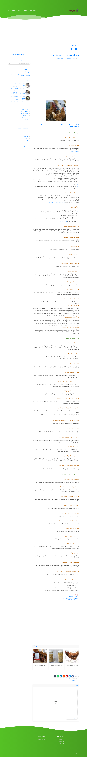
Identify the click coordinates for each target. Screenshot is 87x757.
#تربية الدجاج (74, 680)
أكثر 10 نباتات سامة (26, 71)
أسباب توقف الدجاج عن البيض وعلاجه (56, 202)
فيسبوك (60, 743)
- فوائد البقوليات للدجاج (74, 596)
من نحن (19, 10)
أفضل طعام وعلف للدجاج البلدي (55, 665)
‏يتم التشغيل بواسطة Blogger (18, 54)
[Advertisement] (43, 32)
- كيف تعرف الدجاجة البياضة (73, 599)
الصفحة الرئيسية (33, 10)
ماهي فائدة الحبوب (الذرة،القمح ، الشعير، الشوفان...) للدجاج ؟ (33, 665)
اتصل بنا (13, 10)
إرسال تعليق (70, 678)
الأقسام (25, 10)
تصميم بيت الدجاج (75, 151)
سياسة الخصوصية (24, 138)
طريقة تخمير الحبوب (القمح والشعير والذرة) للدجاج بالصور (67, 665)
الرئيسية (26, 136)
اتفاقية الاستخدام (24, 146)
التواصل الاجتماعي (24, 140)
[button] (72, 676)
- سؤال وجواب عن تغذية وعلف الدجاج (71, 598)
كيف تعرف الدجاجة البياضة (60, 221)
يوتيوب (60, 741)
